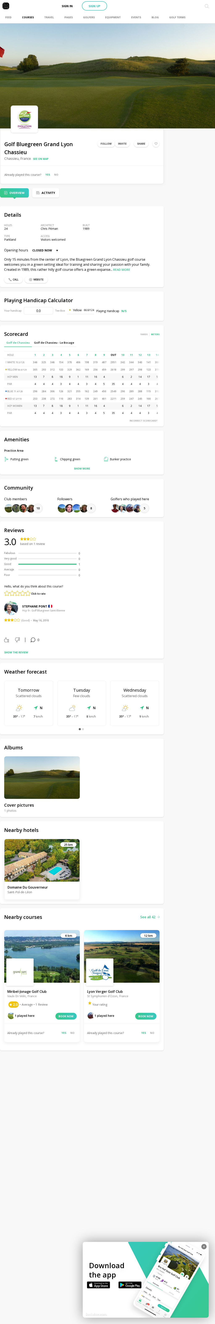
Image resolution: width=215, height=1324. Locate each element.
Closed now (42, 250)
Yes (47, 174)
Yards (144, 334)
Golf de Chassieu (18, 342)
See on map (41, 159)
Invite (122, 143)
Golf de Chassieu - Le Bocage (54, 342)
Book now (66, 1016)
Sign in (67, 6)
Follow (106, 143)
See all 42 (147, 917)
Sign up (94, 6)
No (56, 174)
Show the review (16, 652)
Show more (82, 468)
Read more (121, 270)
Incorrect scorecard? (143, 420)
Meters (155, 334)
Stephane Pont (34, 606)
